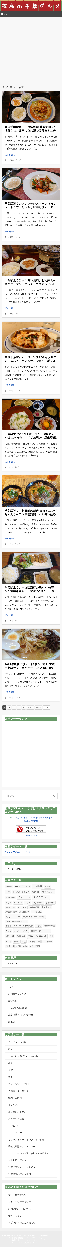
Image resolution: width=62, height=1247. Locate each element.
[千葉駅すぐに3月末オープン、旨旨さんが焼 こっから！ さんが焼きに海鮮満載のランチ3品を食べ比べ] (31, 414)
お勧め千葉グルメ (17, 993)
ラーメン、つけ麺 (17, 1042)
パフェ (28, 903)
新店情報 (12, 1000)
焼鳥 (51, 936)
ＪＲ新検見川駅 (22, 946)
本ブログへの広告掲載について (24, 1222)
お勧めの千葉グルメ (21, 892)
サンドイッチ (10, 897)
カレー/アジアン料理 (18, 1084)
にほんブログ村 (31, 821)
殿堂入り (10, 936)
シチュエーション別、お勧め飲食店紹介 (28, 1153)
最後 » (38, 707)
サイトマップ (15, 1215)
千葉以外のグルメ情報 (19, 1174)
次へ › (30, 707)
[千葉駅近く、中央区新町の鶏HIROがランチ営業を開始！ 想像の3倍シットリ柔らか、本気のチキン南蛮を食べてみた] (31, 568)
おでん (8, 892)
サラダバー (48, 891)
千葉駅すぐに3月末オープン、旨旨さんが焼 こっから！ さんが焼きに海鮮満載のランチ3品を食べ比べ (31, 438)
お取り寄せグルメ (17, 1160)
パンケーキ (38, 903)
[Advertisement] (31, 53)
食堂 (10, 1070)
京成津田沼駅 (24, 912)
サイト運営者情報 (17, 1195)
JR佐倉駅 (9, 886)
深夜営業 (21, 936)
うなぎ (48, 887)
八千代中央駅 (37, 912)
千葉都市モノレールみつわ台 (16, 921)
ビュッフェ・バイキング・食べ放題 (26, 1139)
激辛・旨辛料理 (37, 935)
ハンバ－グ (18, 903)
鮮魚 (24, 941)
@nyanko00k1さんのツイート (18, 852)
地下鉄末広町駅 (50, 926)
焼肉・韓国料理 (16, 1098)
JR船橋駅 (37, 886)
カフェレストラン (17, 1111)
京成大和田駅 (10, 907)
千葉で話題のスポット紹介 (21, 1167)
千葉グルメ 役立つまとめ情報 (23, 1056)
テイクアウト (41, 897)
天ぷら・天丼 (21, 930)
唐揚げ (39, 925)
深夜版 (11, 1021)
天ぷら (8, 931)
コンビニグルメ (16, 1125)
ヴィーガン (50, 903)
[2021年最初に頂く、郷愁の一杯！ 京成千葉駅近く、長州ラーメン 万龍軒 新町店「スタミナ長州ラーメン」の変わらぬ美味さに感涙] (31, 644)
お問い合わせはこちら (19, 1209)
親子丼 (8, 942)
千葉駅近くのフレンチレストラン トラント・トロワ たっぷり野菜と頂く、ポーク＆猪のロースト (31, 207)
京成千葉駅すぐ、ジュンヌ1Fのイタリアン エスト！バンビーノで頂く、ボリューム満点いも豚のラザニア (30, 361)
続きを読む (10, 154)
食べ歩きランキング (31, 835)
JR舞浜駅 (26, 886)
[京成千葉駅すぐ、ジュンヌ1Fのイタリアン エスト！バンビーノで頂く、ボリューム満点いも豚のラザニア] (31, 337)
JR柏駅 (18, 886)
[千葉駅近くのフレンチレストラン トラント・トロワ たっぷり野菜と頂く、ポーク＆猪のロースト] (31, 184)
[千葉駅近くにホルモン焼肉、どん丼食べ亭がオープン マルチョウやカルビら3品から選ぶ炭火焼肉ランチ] (31, 260)
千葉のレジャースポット (34, 917)
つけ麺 (35, 891)
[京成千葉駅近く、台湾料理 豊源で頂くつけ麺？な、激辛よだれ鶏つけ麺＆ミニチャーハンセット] (31, 107)
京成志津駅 (46, 907)
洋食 (10, 1077)
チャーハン (24, 897)
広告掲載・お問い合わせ (20, 1014)
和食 (10, 1063)
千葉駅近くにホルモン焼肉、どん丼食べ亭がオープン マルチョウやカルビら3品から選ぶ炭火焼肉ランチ (30, 284)
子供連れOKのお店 (17, 1007)
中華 (10, 1049)
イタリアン (14, 1104)
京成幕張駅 (34, 907)
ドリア (8, 903)
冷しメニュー (13, 916)
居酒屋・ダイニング (40, 930)
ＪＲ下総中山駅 (34, 942)
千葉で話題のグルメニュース (23, 1146)
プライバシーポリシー (19, 1201)
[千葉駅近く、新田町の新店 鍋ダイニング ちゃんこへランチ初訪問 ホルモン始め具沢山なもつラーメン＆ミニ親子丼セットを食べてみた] (31, 491)
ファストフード (16, 1132)
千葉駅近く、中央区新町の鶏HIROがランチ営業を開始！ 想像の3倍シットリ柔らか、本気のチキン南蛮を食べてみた (30, 591)
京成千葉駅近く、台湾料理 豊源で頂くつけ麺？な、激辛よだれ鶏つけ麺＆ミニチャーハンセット (31, 130)
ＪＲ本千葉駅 (35, 946)
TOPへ (11, 987)
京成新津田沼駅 (11, 912)
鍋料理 (16, 942)
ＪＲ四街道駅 (47, 942)
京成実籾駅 (22, 907)
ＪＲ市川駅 (9, 946)
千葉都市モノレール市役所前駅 (19, 925)
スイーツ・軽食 (16, 1118)
